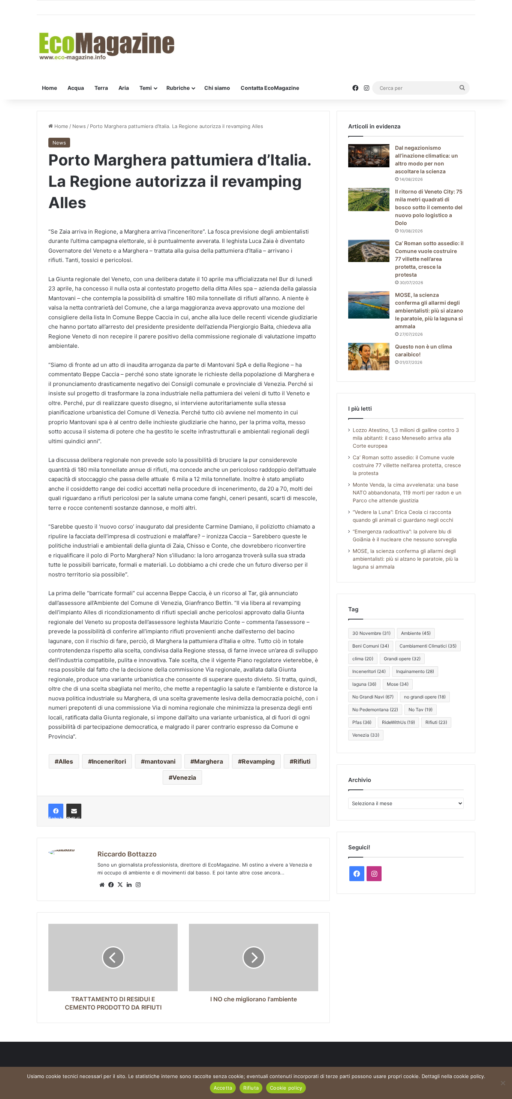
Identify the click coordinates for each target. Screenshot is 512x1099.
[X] (119, 884)
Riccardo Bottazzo (127, 854)
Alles (65, 761)
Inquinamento (415, 671)
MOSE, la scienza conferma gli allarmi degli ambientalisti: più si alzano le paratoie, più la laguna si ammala (429, 310)
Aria (123, 88)
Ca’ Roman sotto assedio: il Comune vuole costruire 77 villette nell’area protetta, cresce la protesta (429, 259)
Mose (398, 684)
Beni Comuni (370, 646)
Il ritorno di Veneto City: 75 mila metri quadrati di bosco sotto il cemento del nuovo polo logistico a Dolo (429, 207)
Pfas (361, 722)
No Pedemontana (375, 709)
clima (362, 658)
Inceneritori (109, 761)
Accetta (223, 1088)
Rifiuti (301, 761)
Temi (145, 88)
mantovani (160, 761)
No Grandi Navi (373, 697)
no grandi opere (425, 697)
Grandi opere (402, 658)
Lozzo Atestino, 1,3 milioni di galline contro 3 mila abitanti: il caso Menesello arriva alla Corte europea (406, 438)
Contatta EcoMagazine (270, 88)
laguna (364, 684)
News (79, 126)
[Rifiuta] (502, 1083)
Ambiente (416, 633)
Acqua (75, 88)
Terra (101, 88)
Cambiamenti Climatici (428, 646)
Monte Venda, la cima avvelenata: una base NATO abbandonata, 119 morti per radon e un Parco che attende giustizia (407, 492)
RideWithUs (398, 722)
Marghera (208, 761)
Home (49, 88)
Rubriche (178, 88)
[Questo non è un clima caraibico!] (368, 357)
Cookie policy (286, 1088)
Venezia (184, 777)
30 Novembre (371, 633)
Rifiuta (251, 1088)
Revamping (258, 761)
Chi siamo (217, 88)
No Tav (421, 709)
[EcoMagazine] (106, 46)
